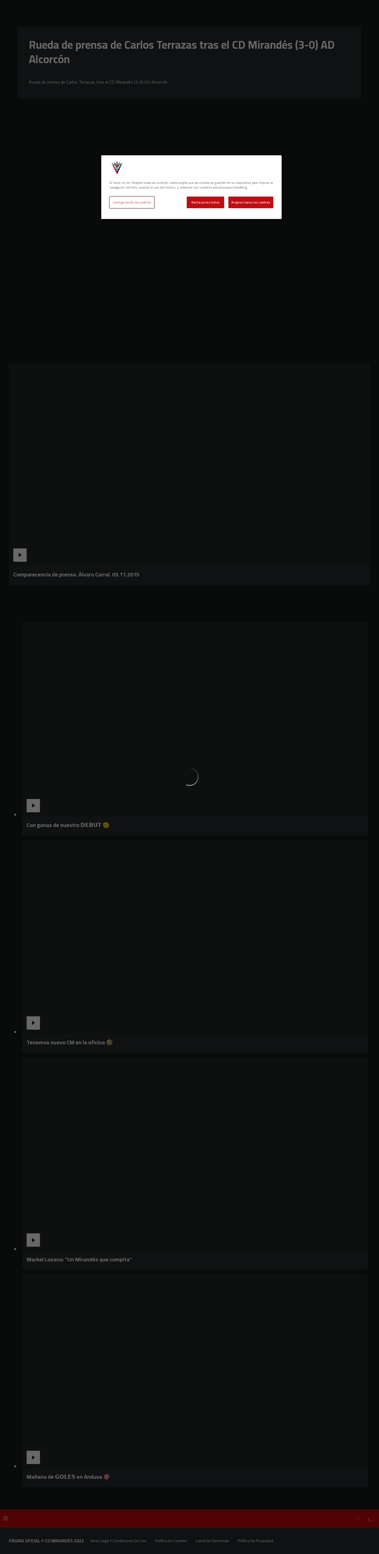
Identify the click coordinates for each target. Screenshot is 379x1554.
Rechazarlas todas (205, 202)
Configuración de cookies (132, 202)
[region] (191, 187)
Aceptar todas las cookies (250, 202)
